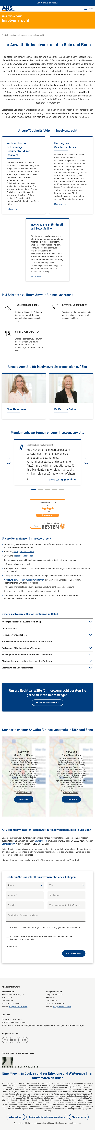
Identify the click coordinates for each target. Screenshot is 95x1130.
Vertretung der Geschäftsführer (17, 668)
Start (4, 35)
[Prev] (8, 461)
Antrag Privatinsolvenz (23, 551)
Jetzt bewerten (47, 515)
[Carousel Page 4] (54, 489)
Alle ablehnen (15, 1117)
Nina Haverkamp (17, 409)
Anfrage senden (73, 953)
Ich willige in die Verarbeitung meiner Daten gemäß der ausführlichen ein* (41, 937)
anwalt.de (54, 479)
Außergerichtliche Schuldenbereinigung (21, 622)
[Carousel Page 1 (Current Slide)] (33, 489)
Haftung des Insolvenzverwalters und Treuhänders (27, 654)
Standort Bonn (8, 844)
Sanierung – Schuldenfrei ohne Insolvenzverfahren (27, 641)
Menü (91, 9)
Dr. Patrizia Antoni (65, 409)
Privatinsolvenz (9, 628)
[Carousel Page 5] (61, 489)
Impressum (76, 1123)
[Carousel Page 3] (47, 489)
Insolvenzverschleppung (47, 103)
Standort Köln (41, 841)
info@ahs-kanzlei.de (18, 1006)
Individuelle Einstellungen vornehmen (47, 1117)
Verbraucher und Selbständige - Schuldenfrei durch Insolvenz (18, 149)
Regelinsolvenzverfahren (14, 635)
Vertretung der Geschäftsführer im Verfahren (24, 580)
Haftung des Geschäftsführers (65, 145)
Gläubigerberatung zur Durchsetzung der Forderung (27, 661)
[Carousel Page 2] (40, 489)
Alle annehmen (79, 1117)
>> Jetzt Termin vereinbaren (47, 703)
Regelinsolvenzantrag (23, 556)
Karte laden (23, 799)
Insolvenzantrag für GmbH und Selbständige (47, 226)
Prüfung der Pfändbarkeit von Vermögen (21, 648)
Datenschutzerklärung (24, 793)
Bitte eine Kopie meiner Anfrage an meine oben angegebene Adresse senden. (45, 927)
